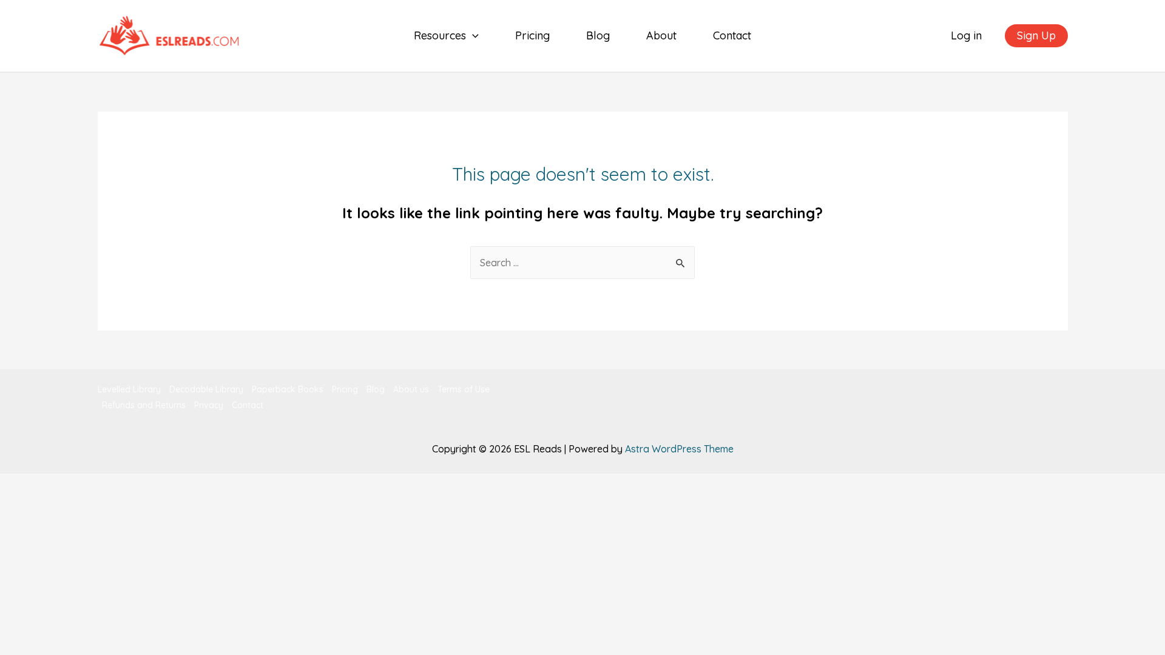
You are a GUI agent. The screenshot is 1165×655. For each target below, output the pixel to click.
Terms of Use (463, 389)
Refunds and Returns (144, 405)
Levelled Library (129, 389)
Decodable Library (206, 389)
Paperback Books (287, 389)
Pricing (532, 35)
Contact (732, 35)
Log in (966, 35)
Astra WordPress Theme (679, 449)
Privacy (208, 405)
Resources (440, 35)
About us (411, 389)
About (661, 35)
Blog (598, 35)
